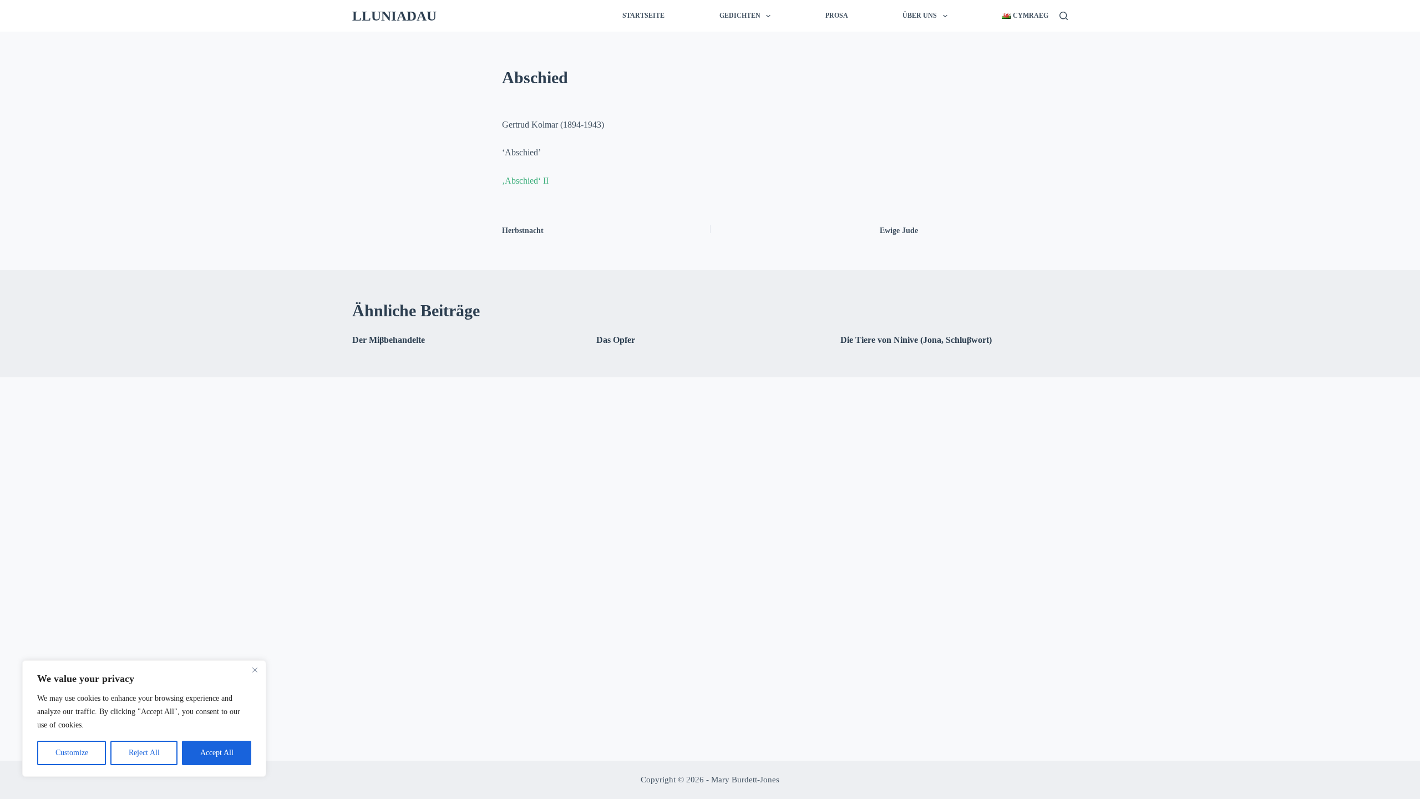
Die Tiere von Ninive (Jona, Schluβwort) (916, 340)
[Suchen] (1063, 16)
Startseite (643, 15)
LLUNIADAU (394, 15)
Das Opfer (615, 340)
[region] (144, 718)
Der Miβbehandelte (388, 340)
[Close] (254, 669)
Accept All (217, 753)
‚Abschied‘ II (525, 180)
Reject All (144, 753)
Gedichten (739, 15)
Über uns (919, 15)
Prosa (836, 15)
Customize (71, 753)
